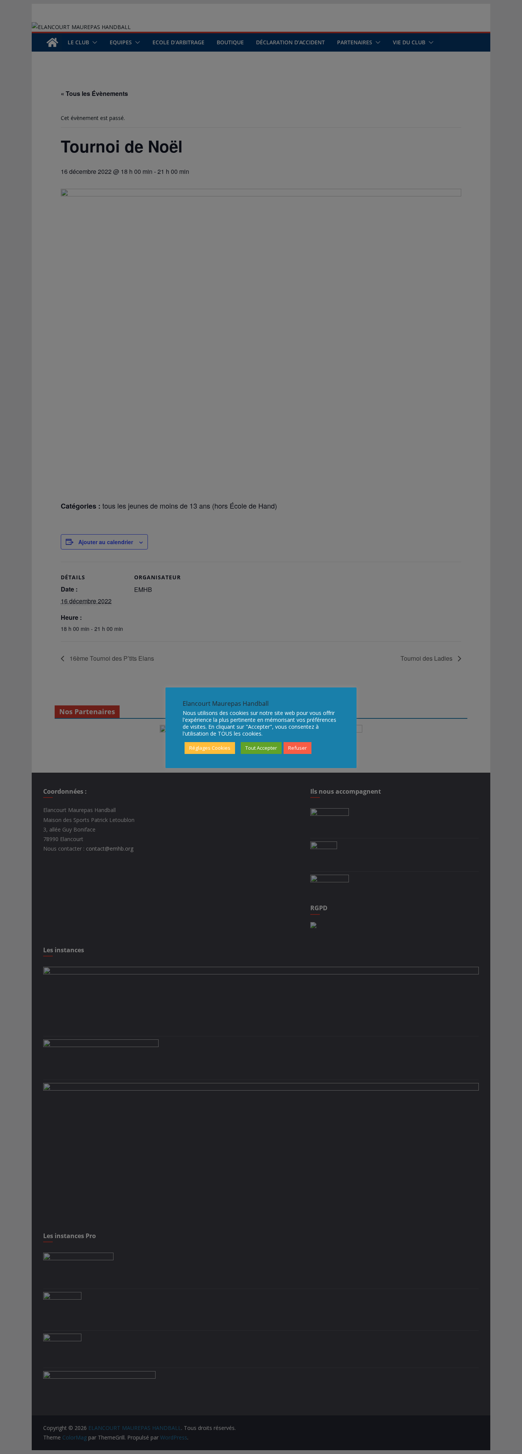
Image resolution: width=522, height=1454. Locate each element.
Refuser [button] (297, 747)
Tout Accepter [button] (261, 747)
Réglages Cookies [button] (209, 747)
